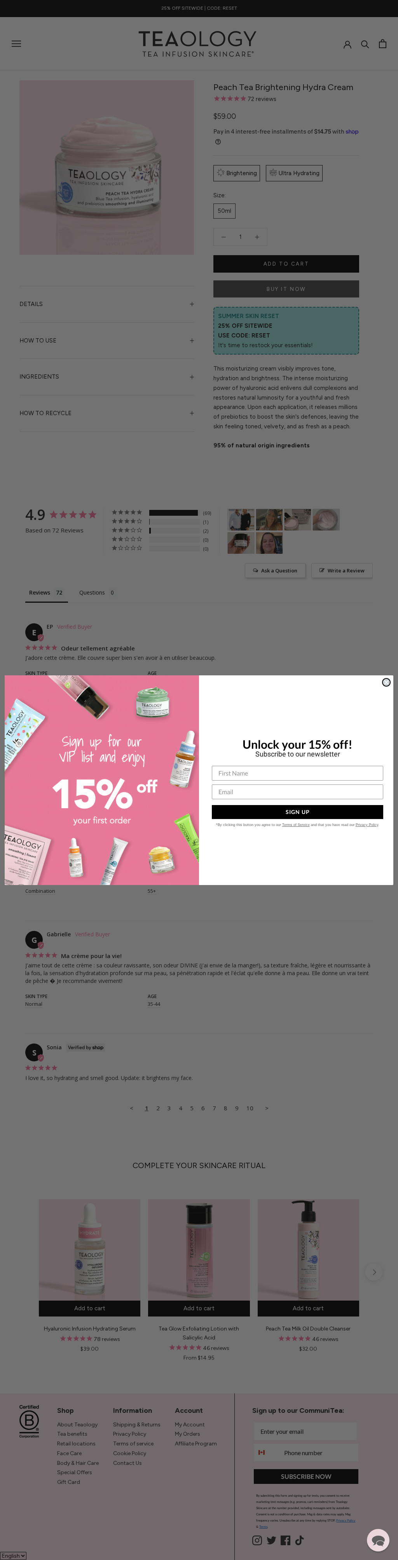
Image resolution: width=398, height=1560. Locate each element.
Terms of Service (296, 825)
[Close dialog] (386, 682)
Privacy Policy (367, 825)
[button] (378, 1540)
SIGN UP (298, 812)
